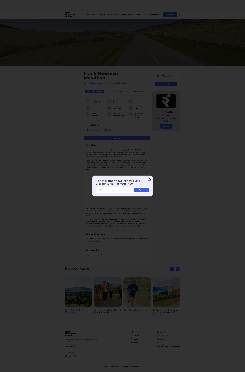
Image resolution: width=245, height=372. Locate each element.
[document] (122, 186)
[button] (149, 178)
